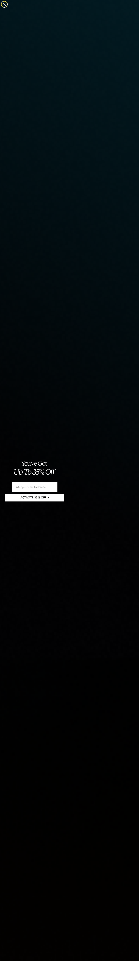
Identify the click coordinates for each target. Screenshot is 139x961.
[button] (34, 497)
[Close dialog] (4, 4)
